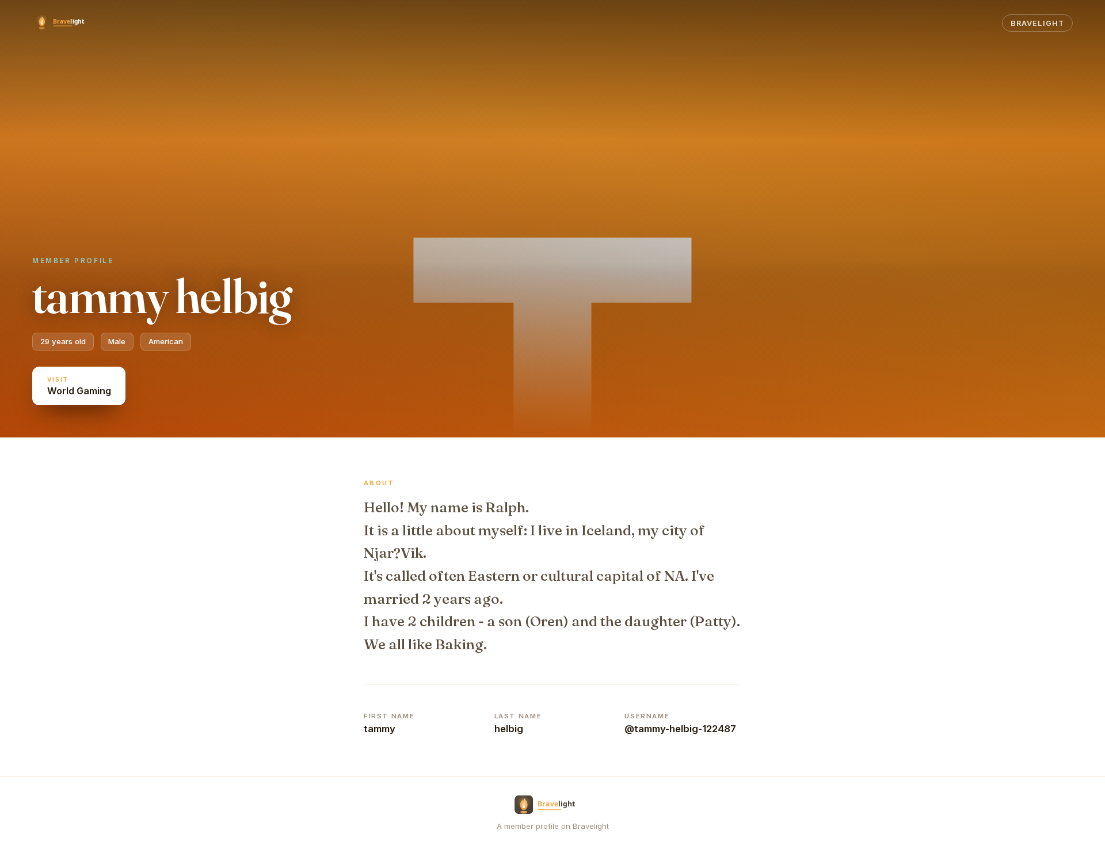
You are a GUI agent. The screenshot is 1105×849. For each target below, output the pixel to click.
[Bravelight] (65, 23)
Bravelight (1037, 23)
